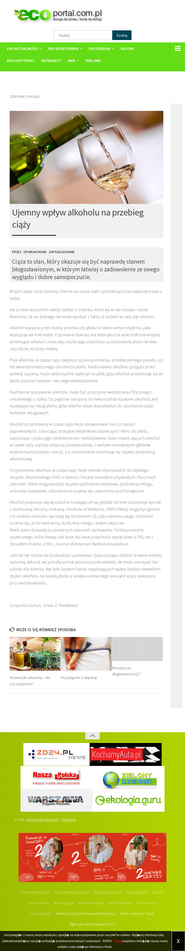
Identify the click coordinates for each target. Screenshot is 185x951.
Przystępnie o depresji (79, 677)
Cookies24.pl (41, 913)
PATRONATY (51, 60)
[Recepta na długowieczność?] (137, 649)
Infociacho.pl (146, 902)
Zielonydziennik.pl (35, 892)
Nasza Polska (39, 902)
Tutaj (117, 941)
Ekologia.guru (136, 892)
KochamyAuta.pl (91, 902)
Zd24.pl (158, 892)
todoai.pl (108, 913)
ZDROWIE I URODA (24, 96)
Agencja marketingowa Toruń (93, 924)
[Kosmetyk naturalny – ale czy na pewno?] (35, 654)
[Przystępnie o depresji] (86, 654)
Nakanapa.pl (63, 902)
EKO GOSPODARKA (63, 48)
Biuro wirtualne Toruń (137, 913)
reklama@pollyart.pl (42, 819)
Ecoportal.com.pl (107, 892)
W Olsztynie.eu (120, 902)
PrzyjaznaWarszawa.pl (71, 892)
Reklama (69, 819)
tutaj (161, 935)
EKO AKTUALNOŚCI (22, 48)
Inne (71, 60)
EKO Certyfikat (20, 60)
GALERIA (127, 48)
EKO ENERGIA (99, 48)
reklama (93, 60)
